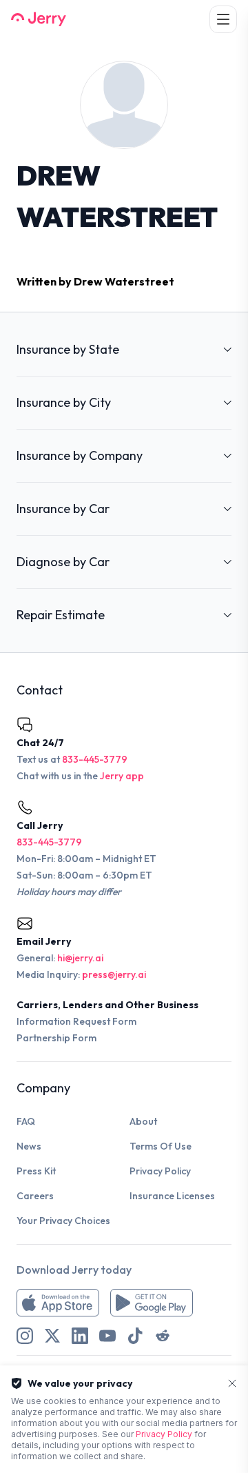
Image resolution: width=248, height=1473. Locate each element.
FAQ (26, 1121)
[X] (52, 1335)
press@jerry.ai (114, 974)
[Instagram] (25, 1335)
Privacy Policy (160, 1171)
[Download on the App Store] (58, 1302)
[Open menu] (223, 19)
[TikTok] (135, 1335)
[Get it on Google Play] (151, 1302)
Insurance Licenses (172, 1196)
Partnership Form (56, 1038)
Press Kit (36, 1171)
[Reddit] (162, 1335)
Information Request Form (76, 1021)
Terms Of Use (161, 1146)
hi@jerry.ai (80, 958)
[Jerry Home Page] (38, 19)
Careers (35, 1196)
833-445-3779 (94, 759)
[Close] (232, 1383)
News (29, 1146)
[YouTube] (107, 1335)
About (143, 1121)
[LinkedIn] (80, 1335)
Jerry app (122, 776)
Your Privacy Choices (63, 1220)
